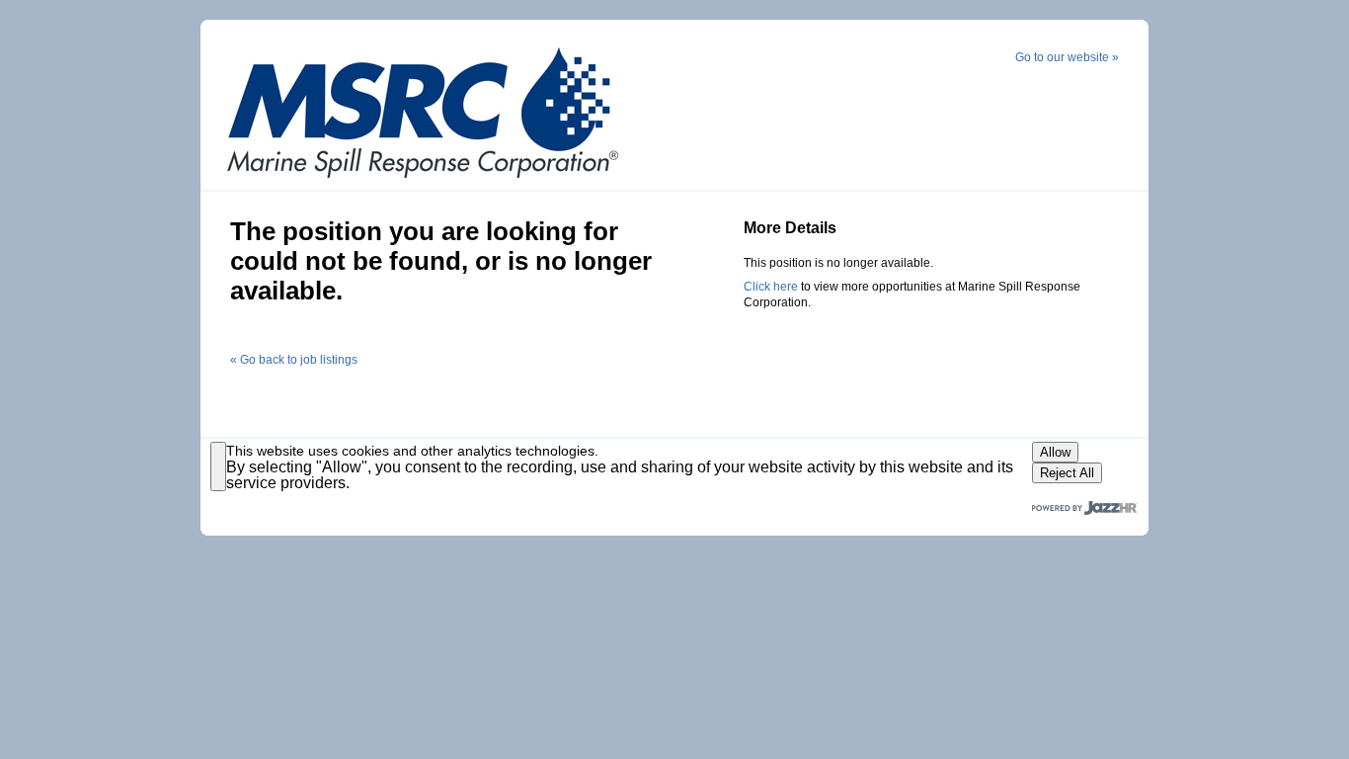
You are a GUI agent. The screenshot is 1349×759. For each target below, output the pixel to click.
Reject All (1067, 472)
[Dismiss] (218, 466)
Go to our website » (1067, 57)
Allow (1055, 452)
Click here (771, 287)
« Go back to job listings (293, 360)
